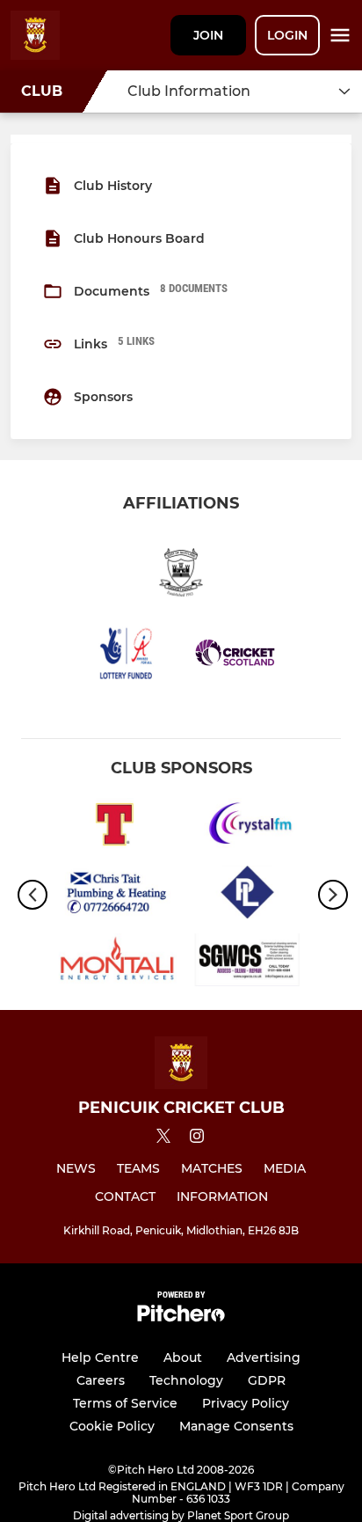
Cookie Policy (112, 1426)
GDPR (267, 1380)
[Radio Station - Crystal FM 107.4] (247, 827)
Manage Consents (236, 1426)
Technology (186, 1380)
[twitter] (163, 1138)
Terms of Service (125, 1403)
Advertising (263, 1357)
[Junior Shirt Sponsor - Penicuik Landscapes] (247, 895)
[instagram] (197, 1139)
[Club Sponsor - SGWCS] (247, 962)
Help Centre (100, 1357)
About (182, 1357)
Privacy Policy (245, 1403)
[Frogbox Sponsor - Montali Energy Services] (115, 962)
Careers (100, 1380)
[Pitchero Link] (181, 1317)
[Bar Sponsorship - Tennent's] (115, 827)
